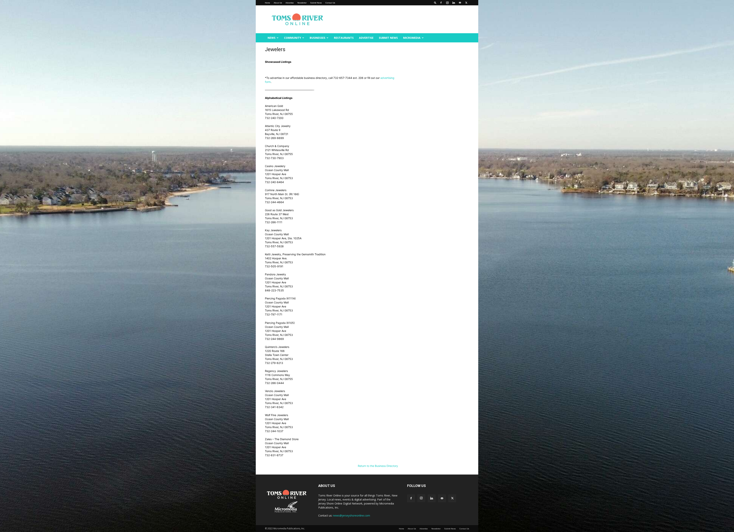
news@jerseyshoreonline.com (351, 515)
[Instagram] (447, 2)
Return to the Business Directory (378, 465)
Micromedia (412, 38)
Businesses (317, 38)
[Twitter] (466, 2)
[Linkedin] (453, 2)
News (271, 38)
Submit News (316, 3)
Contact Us (330, 3)
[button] (435, 2)
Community (292, 38)
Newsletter (302, 3)
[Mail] (460, 2)
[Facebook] (441, 2)
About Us (278, 3)
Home (267, 3)
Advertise (290, 3)
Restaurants (344, 38)
